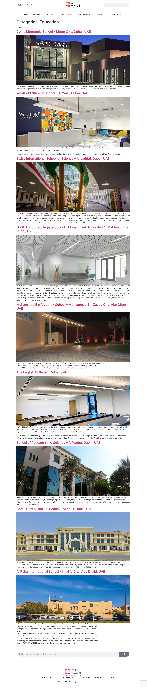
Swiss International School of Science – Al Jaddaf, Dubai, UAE (63, 158)
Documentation (117, 14)
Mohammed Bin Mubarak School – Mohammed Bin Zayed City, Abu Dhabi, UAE (72, 306)
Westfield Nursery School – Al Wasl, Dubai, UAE (52, 93)
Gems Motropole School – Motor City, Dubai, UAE (53, 32)
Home (26, 14)
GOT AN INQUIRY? (27, 5)
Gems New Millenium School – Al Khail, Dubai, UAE (54, 509)
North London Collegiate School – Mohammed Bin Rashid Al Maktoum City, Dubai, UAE (73, 229)
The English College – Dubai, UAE (41, 372)
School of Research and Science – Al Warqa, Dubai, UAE (58, 443)
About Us (36, 14)
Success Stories (68, 14)
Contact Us (102, 14)
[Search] (125, 654)
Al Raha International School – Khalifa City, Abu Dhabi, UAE (60, 571)
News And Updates (85, 14)
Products (50, 14)
